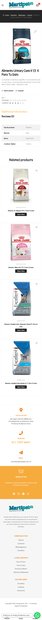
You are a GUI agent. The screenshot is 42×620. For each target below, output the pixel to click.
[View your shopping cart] (37, 5)
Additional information (14, 111)
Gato (10, 100)
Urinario (29, 15)
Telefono (21, 438)
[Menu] (4, 5)
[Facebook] (14, 494)
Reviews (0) (8, 116)
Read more (21, 214)
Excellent (19, 321)
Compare (21, 91)
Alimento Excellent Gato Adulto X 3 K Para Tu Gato (21, 383)
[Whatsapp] (28, 494)
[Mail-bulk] (23, 494)
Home (7, 15)
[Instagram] (19, 494)
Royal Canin (17, 100)
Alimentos (14, 15)
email (21, 458)
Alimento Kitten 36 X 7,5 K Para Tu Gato (20, 267)
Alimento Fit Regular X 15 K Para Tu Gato (21, 211)
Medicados (21, 15)
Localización (21, 415)
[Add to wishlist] (36, 170)
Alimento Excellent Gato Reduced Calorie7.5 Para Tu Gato (21, 325)
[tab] (21, 111)
